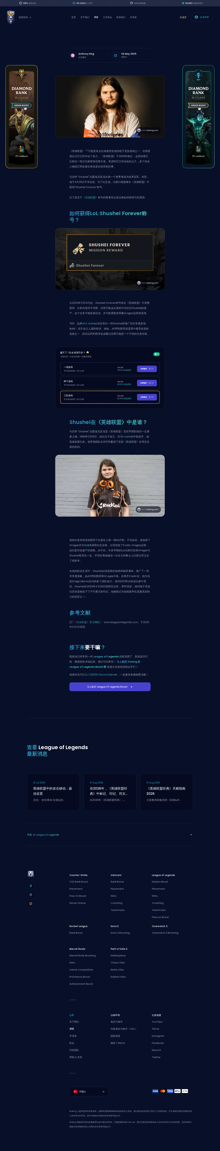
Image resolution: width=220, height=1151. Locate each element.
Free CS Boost (77, 896)
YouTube (157, 1021)
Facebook (158, 1043)
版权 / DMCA (118, 1043)
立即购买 (146, 369)
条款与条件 (117, 1021)
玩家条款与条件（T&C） (124, 1028)
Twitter (156, 1057)
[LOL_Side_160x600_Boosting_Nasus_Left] (21, 167)
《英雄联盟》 (90, 197)
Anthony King (86, 53)
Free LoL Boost (160, 917)
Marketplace (118, 955)
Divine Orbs (117, 969)
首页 (73, 17)
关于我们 (84, 17)
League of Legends (106, 656)
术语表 (133, 17)
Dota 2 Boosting (120, 932)
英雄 (86, 545)
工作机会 (107, 17)
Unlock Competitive (81, 969)
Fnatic (127, 436)
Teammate (117, 910)
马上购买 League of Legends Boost (107, 686)
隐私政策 (115, 1036)
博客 (96, 17)
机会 (71, 1043)
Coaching (116, 903)
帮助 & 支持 (75, 1057)
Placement (76, 888)
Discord (156, 1050)
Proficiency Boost (79, 976)
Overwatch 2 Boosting (165, 932)
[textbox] (89, 1091)
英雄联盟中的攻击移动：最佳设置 (52, 791)
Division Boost (160, 881)
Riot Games (89, 323)
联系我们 (120, 17)
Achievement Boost (81, 984)
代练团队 (74, 1050)
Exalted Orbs (118, 976)
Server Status (77, 903)
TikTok (155, 1028)
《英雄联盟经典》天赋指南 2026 (166, 791)
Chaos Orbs (118, 962)
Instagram (158, 1036)
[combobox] (89, 1091)
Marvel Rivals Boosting (82, 955)
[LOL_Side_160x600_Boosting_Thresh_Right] (198, 167)
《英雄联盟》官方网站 (87, 622)
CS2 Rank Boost (78, 881)
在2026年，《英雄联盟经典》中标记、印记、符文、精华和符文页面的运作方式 (109, 791)
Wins (113, 896)
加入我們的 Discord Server (101, 674)
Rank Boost (117, 881)
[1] (86, 150)
